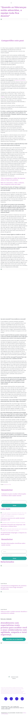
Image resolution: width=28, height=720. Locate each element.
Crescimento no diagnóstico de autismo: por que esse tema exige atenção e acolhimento (14, 587)
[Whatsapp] (11, 698)
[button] (24, 2)
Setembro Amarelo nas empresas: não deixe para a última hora (13, 525)
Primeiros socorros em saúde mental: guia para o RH (13, 519)
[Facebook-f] (5, 698)
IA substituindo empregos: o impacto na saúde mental (14, 533)
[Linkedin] (22, 698)
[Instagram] (16, 698)
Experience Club (7, 484)
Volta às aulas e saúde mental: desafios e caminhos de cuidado (14, 612)
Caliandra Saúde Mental (20, 80)
